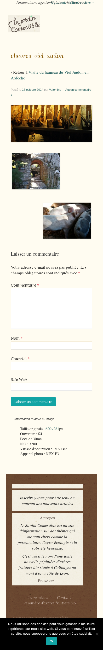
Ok (51, 641)
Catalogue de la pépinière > (72, 2)
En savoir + (47, 580)
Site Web (19, 379)
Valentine (55, 89)
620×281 (52, 428)
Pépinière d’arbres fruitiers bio (49, 603)
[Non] (97, 634)
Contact (64, 597)
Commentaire (25, 285)
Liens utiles (38, 597)
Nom (15, 338)
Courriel (19, 358)
